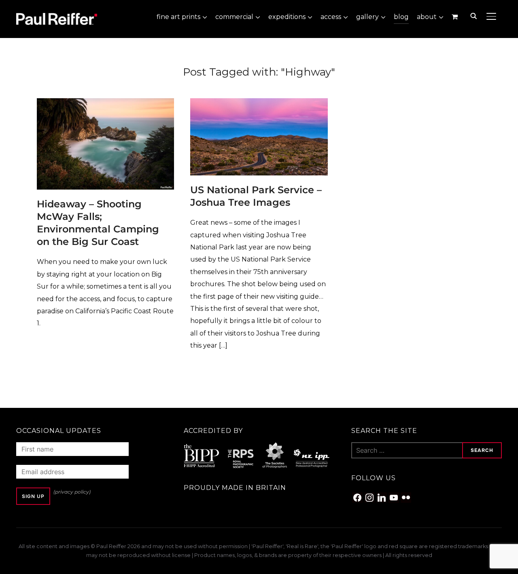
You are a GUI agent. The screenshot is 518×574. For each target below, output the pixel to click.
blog (401, 17)
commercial (234, 17)
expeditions (287, 17)
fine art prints (178, 17)
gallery (367, 17)
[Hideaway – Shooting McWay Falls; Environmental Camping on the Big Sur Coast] (105, 104)
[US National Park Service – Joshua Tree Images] (258, 104)
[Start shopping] (455, 16)
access (331, 17)
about (427, 17)
